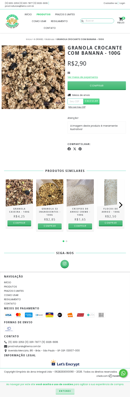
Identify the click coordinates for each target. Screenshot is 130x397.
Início (29, 39)
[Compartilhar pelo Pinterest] (80, 149)
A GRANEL (38, 39)
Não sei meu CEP (76, 107)
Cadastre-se (110, 3)
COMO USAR (39, 21)
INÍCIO (28, 14)
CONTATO (50, 28)
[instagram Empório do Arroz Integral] (64, 264)
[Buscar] (81, 20)
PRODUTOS (43, 14)
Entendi (65, 391)
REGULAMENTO (59, 21)
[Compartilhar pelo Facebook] (69, 149)
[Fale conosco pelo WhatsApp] (123, 373)
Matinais (49, 39)
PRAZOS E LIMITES (65, 14)
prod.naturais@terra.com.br (19, 6)
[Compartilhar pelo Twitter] (74, 149)
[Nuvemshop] (111, 376)
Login (122, 3)
